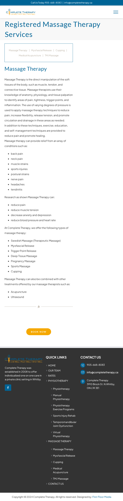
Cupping (60, 50)
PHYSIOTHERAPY (58, 380)
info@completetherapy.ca (78, 2)
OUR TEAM (54, 370)
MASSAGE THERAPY (59, 441)
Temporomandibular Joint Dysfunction (64, 423)
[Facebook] (8, 387)
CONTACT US (56, 483)
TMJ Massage (52, 55)
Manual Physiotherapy (61, 397)
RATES (52, 375)
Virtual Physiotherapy (61, 434)
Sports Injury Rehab (64, 415)
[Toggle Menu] (116, 12)
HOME (52, 365)
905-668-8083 (53, 2)
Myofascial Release (41, 50)
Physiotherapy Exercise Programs (63, 407)
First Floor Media (101, 496)
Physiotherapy (61, 388)
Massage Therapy (18, 50)
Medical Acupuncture (30, 55)
